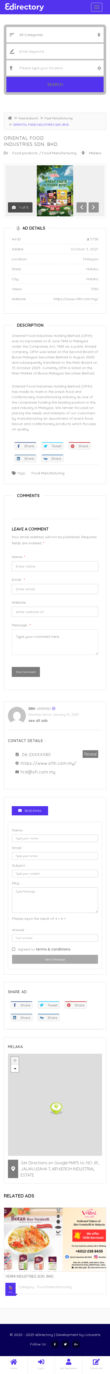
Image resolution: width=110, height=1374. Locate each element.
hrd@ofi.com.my (38, 771)
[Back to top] (93, 1342)
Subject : (19, 865)
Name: (18, 557)
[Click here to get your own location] (99, 68)
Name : (18, 830)
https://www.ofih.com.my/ (75, 299)
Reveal (90, 754)
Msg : (16, 883)
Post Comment (26, 672)
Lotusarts (93, 1334)
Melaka (95, 153)
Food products (28, 118)
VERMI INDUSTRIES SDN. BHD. (29, 1276)
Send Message (55, 959)
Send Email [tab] (33, 811)
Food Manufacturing (59, 118)
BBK (31, 708)
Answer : (19, 929)
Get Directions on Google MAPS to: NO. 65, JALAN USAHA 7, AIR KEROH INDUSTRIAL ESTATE (60, 1169)
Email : (18, 579)
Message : (21, 625)
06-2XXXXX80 (36, 754)
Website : (19, 602)
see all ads (38, 720)
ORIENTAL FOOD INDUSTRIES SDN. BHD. (31, 141)
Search (55, 84)
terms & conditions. (53, 949)
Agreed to (44, 949)
